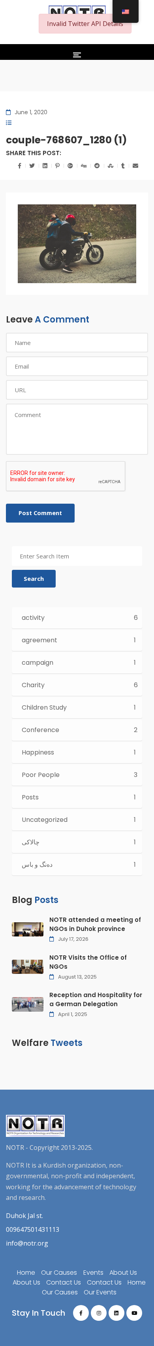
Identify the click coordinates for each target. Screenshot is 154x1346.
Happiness (38, 752)
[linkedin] (116, 1313)
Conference (40, 729)
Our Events (100, 1292)
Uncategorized (45, 819)
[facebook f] (81, 1313)
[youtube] (134, 1313)
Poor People (41, 774)
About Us (123, 1272)
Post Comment (40, 513)
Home (26, 1272)
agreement (39, 640)
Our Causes (59, 1272)
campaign (37, 662)
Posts (30, 797)
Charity (33, 685)
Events (93, 1272)
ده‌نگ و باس (37, 864)
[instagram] (99, 1313)
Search (34, 578)
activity (33, 617)
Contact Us (63, 1282)
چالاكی (30, 842)
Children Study (44, 707)
